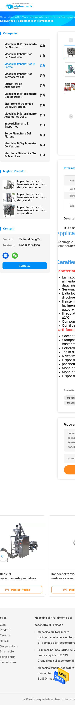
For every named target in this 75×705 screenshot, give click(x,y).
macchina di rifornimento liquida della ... (24, 95)
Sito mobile (7, 651)
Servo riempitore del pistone (24, 135)
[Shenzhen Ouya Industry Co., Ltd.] (17, 5)
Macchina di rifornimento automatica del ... (24, 115)
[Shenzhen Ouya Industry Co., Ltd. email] (5, 255)
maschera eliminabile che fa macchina (24, 155)
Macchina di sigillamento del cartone (24, 145)
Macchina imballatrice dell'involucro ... (24, 56)
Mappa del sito (9, 646)
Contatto (24, 265)
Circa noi (5, 635)
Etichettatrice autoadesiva (24, 85)
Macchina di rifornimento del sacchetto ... (24, 46)
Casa (3, 624)
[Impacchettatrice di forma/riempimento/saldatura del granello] (9, 197)
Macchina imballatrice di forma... (24, 65)
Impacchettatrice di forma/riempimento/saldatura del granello (32, 197)
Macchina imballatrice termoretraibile (24, 75)
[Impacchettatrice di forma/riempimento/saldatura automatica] (9, 210)
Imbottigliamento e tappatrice (24, 125)
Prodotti (5, 630)
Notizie (4, 640)
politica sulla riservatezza (8, 659)
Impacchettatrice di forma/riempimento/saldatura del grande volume (32, 184)
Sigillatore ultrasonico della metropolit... (24, 105)
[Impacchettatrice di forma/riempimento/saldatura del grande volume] (9, 184)
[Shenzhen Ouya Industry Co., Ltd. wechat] (15, 255)
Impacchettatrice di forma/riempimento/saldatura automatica (32, 210)
